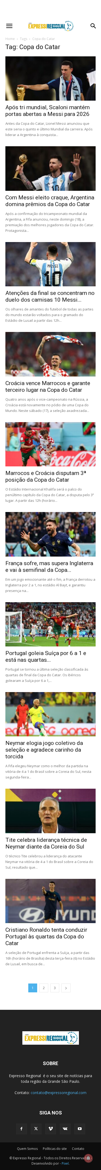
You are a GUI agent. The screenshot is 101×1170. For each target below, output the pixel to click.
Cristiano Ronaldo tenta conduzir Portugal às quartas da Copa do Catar (46, 936)
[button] (9, 26)
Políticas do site (55, 1148)
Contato (78, 1148)
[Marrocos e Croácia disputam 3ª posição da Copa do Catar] (50, 444)
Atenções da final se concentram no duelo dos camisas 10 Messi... (50, 296)
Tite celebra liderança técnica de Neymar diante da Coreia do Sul (46, 843)
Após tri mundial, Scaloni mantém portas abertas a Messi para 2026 (47, 110)
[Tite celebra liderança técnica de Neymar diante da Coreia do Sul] (50, 811)
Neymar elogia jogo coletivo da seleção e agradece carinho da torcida (44, 750)
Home (10, 38)
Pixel (65, 1163)
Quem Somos (27, 1148)
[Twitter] (36, 1129)
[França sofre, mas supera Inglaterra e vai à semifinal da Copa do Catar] (50, 534)
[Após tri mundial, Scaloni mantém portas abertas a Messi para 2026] (50, 78)
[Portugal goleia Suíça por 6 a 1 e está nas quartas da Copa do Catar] (50, 624)
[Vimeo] (50, 1129)
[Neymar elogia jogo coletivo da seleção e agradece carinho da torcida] (50, 714)
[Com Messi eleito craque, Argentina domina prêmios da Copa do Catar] (50, 168)
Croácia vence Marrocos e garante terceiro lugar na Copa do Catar (47, 386)
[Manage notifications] (88, 1158)
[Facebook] (21, 1129)
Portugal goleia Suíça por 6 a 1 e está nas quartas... (45, 656)
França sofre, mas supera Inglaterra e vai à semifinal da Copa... (49, 566)
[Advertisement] (51, 9)
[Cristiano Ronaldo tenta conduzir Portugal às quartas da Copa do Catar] (50, 901)
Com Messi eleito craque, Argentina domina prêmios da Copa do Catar (49, 200)
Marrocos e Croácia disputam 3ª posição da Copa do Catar (45, 476)
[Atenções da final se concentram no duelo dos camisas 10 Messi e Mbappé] (50, 264)
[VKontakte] (65, 1129)
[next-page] (66, 987)
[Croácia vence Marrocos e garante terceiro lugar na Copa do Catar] (50, 354)
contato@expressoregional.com (58, 1092)
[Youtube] (79, 1129)
